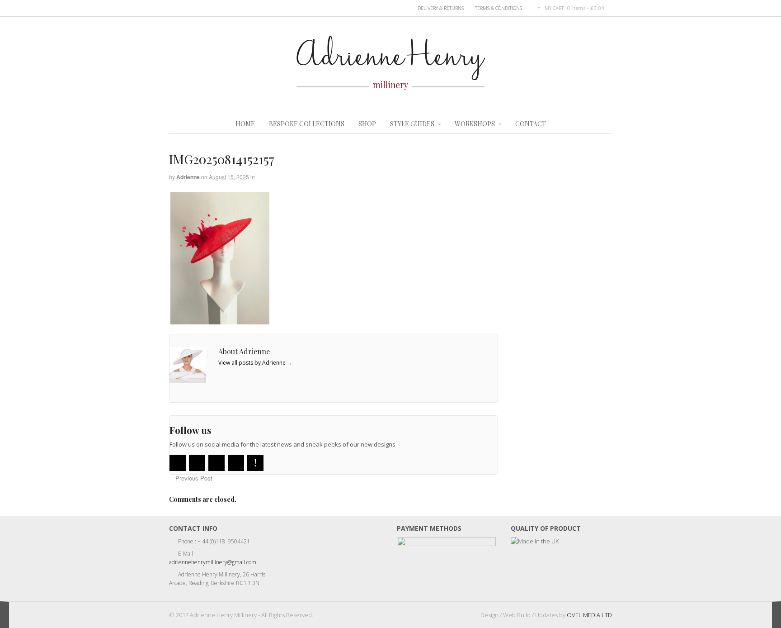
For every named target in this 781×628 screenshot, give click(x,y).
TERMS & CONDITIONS (498, 8)
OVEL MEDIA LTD (589, 615)
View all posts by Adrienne (255, 362)
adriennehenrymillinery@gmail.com (212, 562)
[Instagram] (236, 463)
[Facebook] (197, 463)
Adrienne (188, 177)
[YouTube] (216, 463)
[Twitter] (177, 463)
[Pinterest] (255, 463)
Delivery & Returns (441, 8)
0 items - (585, 8)
